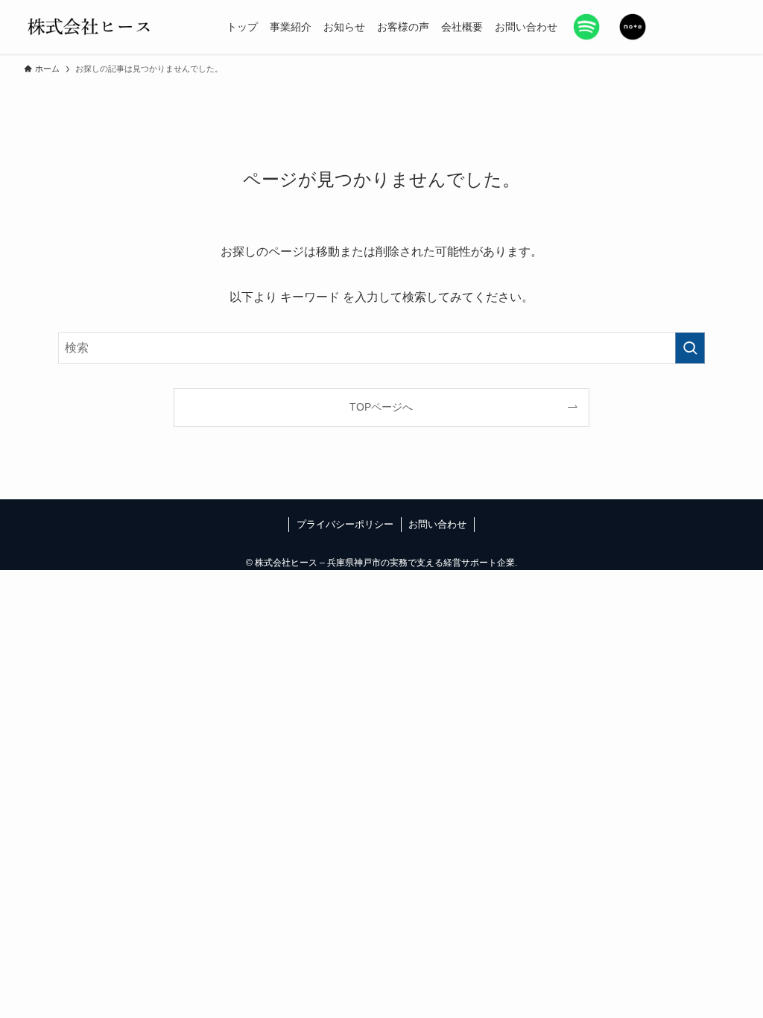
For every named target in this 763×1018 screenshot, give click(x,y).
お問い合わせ (437, 524)
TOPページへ (381, 407)
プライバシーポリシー (345, 524)
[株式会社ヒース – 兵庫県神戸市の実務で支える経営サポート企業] (90, 27)
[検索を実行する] (690, 348)
